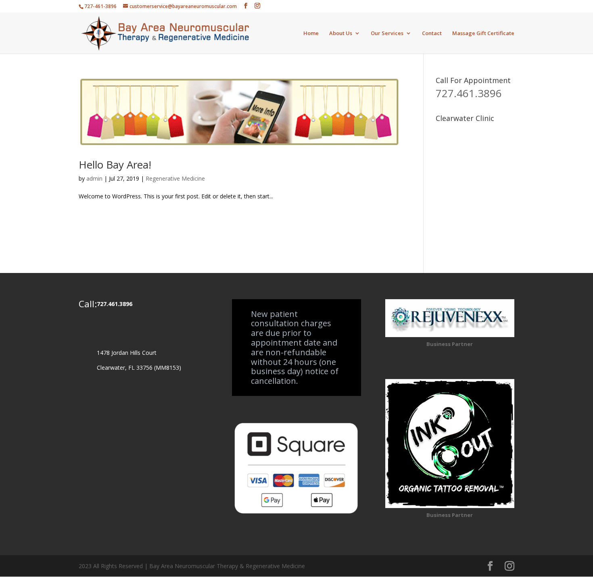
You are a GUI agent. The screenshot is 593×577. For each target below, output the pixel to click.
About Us (340, 33)
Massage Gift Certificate (483, 33)
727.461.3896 (469, 93)
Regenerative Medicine (175, 178)
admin (94, 178)
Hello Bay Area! (115, 164)
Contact (432, 33)
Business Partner (449, 344)
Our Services (387, 33)
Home (311, 33)
